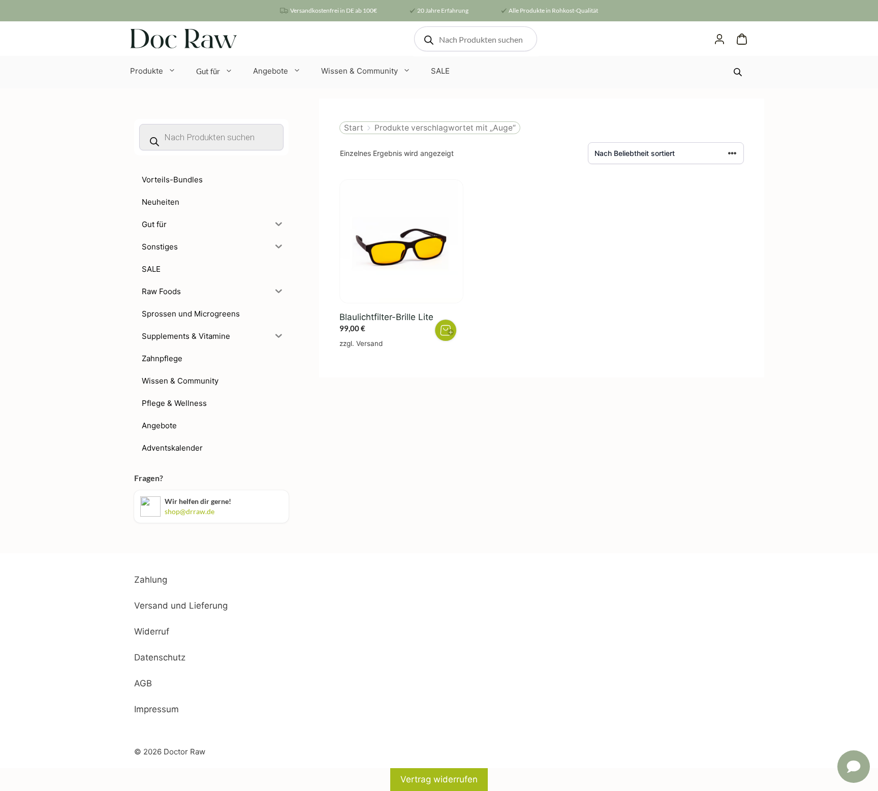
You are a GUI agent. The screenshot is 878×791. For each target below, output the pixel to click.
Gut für (208, 71)
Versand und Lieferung (181, 605)
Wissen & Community (359, 71)
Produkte (146, 71)
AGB (143, 683)
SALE (440, 71)
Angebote (270, 71)
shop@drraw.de (189, 511)
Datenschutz (159, 657)
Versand (369, 343)
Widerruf (151, 631)
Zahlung (150, 580)
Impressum (156, 709)
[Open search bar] (739, 72)
